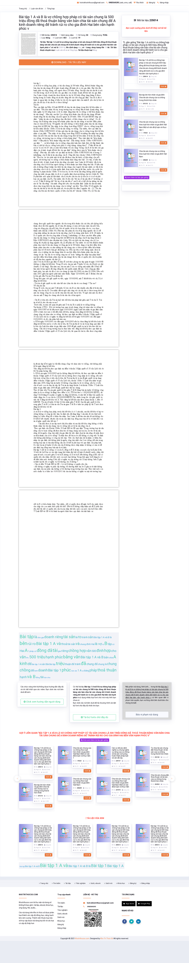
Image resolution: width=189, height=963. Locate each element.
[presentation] (17, 778)
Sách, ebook (96, 883)
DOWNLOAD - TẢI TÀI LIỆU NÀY (69, 62)
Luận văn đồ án (37, 9)
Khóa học (121, 883)
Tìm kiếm (56, 883)
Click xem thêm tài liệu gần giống (95, 740)
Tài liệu (68, 883)
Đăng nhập (164, 3)
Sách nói (109, 883)
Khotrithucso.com (82, 938)
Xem (163, 86)
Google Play (145, 904)
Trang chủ (23, 9)
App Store (130, 904)
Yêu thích (140, 3)
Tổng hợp (51, 9)
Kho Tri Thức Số (106, 938)
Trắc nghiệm (80, 883)
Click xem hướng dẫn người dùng (43, 701)
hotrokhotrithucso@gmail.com (91, 3)
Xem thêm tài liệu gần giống (137, 177)
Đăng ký (151, 3)
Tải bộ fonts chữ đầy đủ (95, 717)
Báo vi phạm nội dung (147, 714)
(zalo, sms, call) (120, 3)
